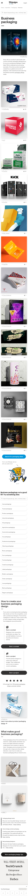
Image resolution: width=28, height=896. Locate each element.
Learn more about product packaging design (13, 722)
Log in (25, 3)
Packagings (14, 7)
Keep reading (17, 824)
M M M (3, 783)
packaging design (19, 72)
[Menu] (2, 2)
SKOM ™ (4, 812)
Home (2, 7)
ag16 (4, 140)
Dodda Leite (4, 719)
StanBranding (24, 56)
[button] (26, 886)
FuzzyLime (5, 171)
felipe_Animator (6, 233)
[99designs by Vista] (13, 2)
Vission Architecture (7, 295)
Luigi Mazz (5, 264)
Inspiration (7, 7)
